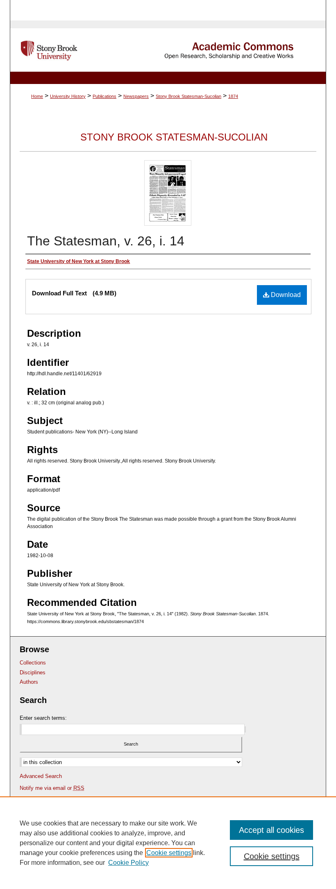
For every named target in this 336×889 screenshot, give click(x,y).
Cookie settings (168, 852)
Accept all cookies (271, 830)
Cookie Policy (128, 862)
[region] (168, 842)
